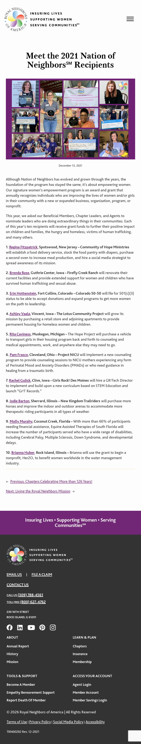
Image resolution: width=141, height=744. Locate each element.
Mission (12, 662)
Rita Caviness (20, 334)
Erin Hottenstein (23, 293)
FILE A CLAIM (42, 574)
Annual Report (18, 646)
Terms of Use (17, 722)
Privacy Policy (40, 722)
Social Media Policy (68, 722)
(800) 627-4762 (33, 602)
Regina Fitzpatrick (23, 247)
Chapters (80, 646)
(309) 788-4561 (30, 595)
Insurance (80, 654)
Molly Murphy (21, 421)
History (12, 654)
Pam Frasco (19, 354)
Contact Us (18, 585)
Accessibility (95, 722)
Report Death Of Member (26, 700)
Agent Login (82, 684)
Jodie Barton (19, 401)
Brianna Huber (22, 452)
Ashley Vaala (20, 313)
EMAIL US (14, 574)
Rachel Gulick (19, 380)
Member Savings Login (90, 700)
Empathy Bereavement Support (31, 692)
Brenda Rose (19, 273)
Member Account (86, 692)
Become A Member (21, 684)
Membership (82, 662)
